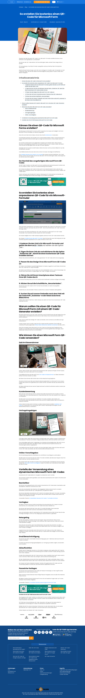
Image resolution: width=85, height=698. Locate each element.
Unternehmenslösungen (46, 673)
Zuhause (21, 7)
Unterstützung (27, 668)
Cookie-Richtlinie (64, 674)
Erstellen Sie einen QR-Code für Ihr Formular (32, 154)
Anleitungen (11, 668)
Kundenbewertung (29, 110)
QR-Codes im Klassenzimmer (46, 374)
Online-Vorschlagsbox (30, 115)
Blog (26, 7)
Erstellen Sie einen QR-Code (42, 2)
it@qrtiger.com (27, 670)
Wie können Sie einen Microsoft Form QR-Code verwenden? (37, 107)
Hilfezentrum (11, 673)
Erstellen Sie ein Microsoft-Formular (33, 238)
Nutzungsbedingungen (65, 671)
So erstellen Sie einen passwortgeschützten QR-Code (42, 582)
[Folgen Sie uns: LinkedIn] (35, 632)
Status (41, 671)
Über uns (42, 670)
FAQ (9, 670)
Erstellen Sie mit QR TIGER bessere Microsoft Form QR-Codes (37, 120)
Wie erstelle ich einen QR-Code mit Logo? (66, 652)
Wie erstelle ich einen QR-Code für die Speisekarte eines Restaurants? (34, 659)
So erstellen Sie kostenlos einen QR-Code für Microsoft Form (44, 7)
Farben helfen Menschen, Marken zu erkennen (46, 325)
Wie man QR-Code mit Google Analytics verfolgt (19, 657)
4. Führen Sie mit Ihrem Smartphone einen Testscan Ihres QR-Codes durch (43, 94)
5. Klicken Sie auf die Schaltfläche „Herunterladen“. (37, 96)
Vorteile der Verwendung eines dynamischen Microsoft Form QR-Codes (39, 118)
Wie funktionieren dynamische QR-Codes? (19, 648)
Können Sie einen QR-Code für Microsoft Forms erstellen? (36, 81)
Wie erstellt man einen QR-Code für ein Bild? (18, 652)
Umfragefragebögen (30, 112)
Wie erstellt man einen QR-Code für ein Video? (34, 652)
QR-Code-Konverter (50, 656)
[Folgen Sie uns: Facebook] (46, 632)
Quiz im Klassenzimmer (30, 108)
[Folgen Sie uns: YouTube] (39, 632)
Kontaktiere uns (12, 671)
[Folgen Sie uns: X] (50, 632)
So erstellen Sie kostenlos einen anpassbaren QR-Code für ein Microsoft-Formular (42, 83)
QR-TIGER (38, 245)
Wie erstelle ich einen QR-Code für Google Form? (50, 653)
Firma (41, 668)
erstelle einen (48, 135)
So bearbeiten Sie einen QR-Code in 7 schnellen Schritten (43, 498)
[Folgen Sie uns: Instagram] (43, 632)
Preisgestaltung (44, 674)
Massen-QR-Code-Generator (65, 648)
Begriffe (62, 668)
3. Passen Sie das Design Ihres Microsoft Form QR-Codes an (39, 92)
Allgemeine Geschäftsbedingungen (68, 670)
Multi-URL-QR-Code (34, 648)
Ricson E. (26, 22)
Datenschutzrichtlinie (65, 673)
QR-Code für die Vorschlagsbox (32, 463)
